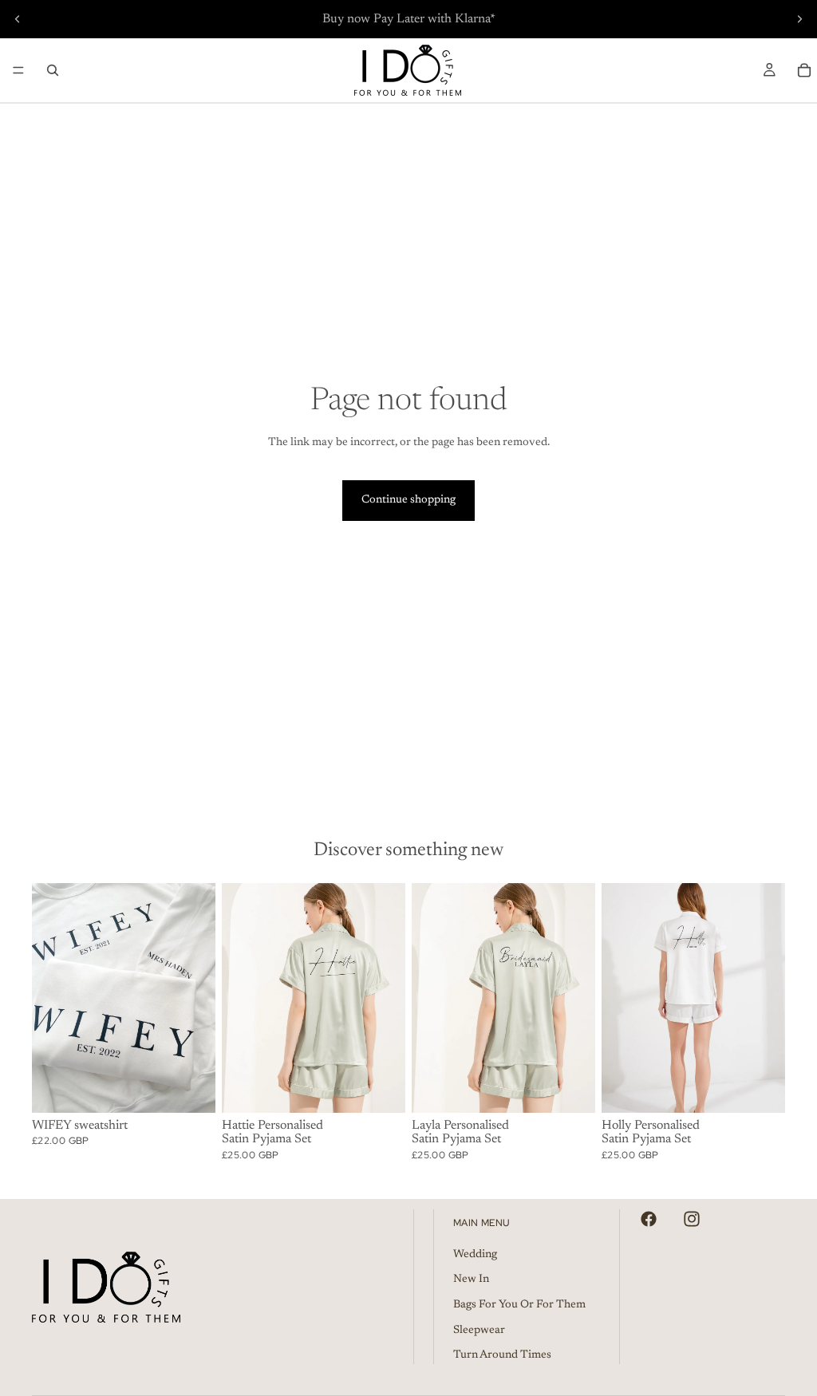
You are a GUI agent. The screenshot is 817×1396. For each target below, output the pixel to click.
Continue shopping (408, 500)
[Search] (52, 70)
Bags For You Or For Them (519, 1305)
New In (471, 1279)
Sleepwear (479, 1330)
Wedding (475, 1254)
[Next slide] (799, 19)
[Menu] (18, 70)
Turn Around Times (502, 1355)
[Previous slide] (17, 19)
